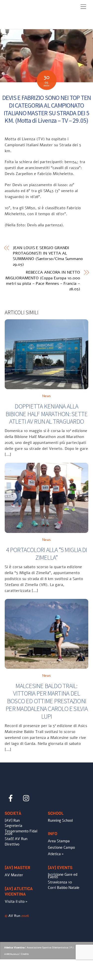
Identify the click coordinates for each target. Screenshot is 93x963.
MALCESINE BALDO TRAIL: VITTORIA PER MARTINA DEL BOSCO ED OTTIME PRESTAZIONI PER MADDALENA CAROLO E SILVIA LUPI (46, 701)
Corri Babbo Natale (63, 887)
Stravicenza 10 (60, 882)
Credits (25, 954)
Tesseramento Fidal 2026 (21, 832)
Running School (60, 820)
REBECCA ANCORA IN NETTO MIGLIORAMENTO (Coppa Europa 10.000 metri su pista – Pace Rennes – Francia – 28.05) (42, 281)
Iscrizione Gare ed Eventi (62, 875)
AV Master (14, 875)
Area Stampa (59, 841)
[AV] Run (12, 820)
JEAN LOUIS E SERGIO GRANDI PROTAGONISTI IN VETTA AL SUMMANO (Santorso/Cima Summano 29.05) (48, 256)
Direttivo (12, 844)
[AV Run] (33, 24)
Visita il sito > (16, 901)
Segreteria (13, 825)
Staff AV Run (16, 838)
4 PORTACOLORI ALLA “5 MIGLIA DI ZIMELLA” (46, 553)
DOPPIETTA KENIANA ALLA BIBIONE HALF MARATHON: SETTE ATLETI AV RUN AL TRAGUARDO (46, 413)
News (46, 395)
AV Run (14, 915)
